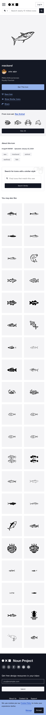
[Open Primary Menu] (3, 4)
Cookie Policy (26, 703)
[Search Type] (6, 10)
